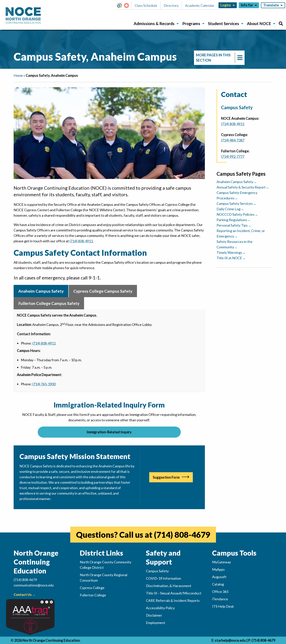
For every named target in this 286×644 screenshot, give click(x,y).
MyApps (218, 569)
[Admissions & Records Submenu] (177, 23)
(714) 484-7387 (232, 140)
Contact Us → (24, 595)
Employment (155, 622)
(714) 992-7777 (232, 156)
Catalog (218, 584)
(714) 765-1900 (44, 384)
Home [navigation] (18, 75)
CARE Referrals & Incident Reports (173, 600)
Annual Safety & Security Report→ (243, 187)
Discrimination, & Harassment (168, 586)
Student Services (223, 23)
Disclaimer (154, 615)
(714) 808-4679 (182, 534)
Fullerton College (93, 595)
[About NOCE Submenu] (274, 23)
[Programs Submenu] (203, 23)
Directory (171, 5)
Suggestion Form (166, 477)
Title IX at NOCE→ (231, 258)
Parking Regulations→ (234, 220)
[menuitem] (155, 24)
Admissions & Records (154, 23)
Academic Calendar (199, 5)
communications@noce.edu (34, 585)
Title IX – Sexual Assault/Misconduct (173, 593)
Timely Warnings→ (231, 252)
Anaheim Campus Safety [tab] (41, 291)
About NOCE (259, 23)
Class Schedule (146, 5)
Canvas (128, 5)
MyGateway (121, 5)
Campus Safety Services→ (236, 203)
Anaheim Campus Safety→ (237, 182)
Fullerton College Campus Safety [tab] (48, 303)
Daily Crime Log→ (230, 209)
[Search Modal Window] (281, 24)
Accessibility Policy (160, 608)
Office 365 (220, 591)
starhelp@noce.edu (230, 640)
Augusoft (219, 577)
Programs (191, 23)
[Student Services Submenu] (242, 23)
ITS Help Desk (223, 606)
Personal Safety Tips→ (234, 225)
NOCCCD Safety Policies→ (237, 214)
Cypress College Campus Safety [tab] (102, 291)
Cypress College (92, 588)
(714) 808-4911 (81, 241)
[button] (120, 5)
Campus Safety (157, 571)
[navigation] (219, 58)
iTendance (220, 599)
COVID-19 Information (163, 578)
